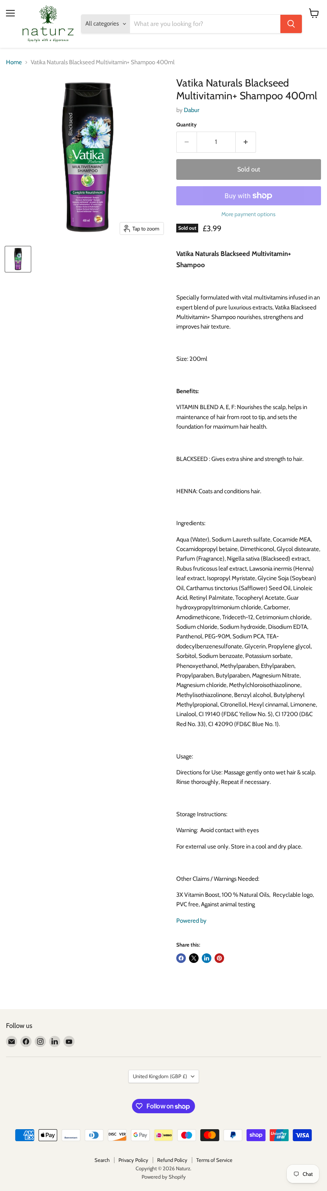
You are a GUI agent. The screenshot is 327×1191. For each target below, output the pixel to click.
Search (102, 1160)
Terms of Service (214, 1160)
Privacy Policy (133, 1160)
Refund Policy (172, 1160)
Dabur (191, 110)
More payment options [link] (248, 214)
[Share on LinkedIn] (206, 958)
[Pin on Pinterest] (219, 958)
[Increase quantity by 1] (246, 142)
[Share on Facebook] (181, 958)
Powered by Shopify (164, 1176)
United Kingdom (160, 1076)
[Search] (291, 24)
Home (14, 62)
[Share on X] (194, 958)
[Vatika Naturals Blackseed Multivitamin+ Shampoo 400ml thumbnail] (18, 259)
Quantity (186, 125)
